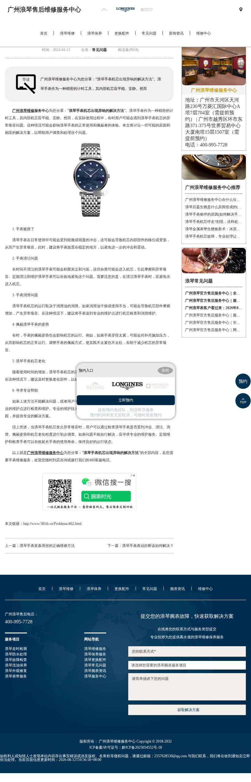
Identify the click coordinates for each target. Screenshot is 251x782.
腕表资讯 (177, 589)
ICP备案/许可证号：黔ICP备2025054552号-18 (125, 747)
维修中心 (203, 33)
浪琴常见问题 (95, 665)
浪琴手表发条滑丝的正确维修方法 (47, 546)
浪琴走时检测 (16, 649)
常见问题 (149, 33)
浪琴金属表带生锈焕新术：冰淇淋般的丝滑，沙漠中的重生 (213, 229)
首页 (43, 33)
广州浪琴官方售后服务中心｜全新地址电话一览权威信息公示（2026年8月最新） (213, 322)
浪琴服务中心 (95, 676)
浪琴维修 (67, 33)
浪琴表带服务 (16, 676)
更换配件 (121, 33)
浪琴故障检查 (16, 660)
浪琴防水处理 (16, 654)
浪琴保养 (94, 33)
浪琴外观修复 (16, 671)
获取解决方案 (189, 710)
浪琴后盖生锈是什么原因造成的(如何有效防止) (213, 207)
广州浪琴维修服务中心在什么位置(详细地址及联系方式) (213, 199)
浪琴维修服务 (95, 649)
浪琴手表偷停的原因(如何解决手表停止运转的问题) (213, 214)
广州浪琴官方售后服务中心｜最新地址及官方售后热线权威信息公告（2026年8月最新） (213, 315)
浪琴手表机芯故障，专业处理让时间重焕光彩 (213, 236)
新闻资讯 (176, 33)
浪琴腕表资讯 (95, 671)
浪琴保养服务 (95, 654)
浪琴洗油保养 (16, 665)
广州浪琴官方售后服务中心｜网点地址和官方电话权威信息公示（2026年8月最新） (213, 330)
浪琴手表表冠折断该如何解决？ (148, 546)
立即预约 (125, 400)
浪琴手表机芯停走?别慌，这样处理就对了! (213, 221)
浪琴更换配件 (95, 660)
